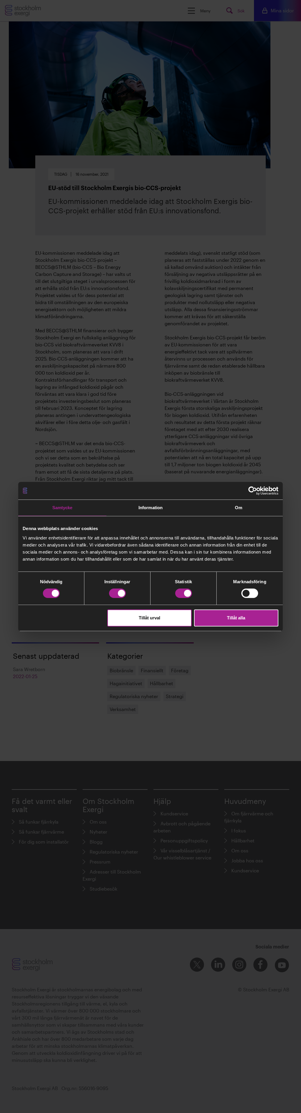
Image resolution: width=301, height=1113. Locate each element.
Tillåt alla (236, 617)
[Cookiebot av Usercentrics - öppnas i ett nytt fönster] (252, 490)
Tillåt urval (149, 617)
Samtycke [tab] (62, 507)
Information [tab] (150, 507)
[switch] (117, 593)
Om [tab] (238, 507)
